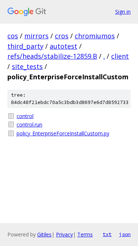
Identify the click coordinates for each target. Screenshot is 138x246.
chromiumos (95, 35)
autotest (63, 46)
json (125, 234)
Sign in (123, 11)
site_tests (27, 66)
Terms (85, 234)
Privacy (64, 234)
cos (12, 35)
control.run (29, 124)
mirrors (36, 35)
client (120, 56)
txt (107, 234)
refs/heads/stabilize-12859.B (52, 56)
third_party (25, 46)
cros (61, 35)
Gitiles (44, 234)
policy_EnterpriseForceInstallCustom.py (63, 133)
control (25, 115)
